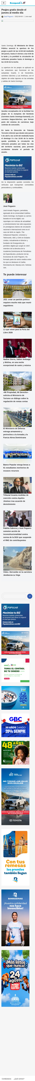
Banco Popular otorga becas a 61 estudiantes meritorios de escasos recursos (16, 468)
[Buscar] (29, 596)
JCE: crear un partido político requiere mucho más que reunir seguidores (17, 302)
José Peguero (8, 16)
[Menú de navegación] (3, 2)
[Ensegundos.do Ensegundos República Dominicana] (17, 3)
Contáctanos (6, 1079)
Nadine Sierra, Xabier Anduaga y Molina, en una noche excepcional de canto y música (17, 362)
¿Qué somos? (19, 1079)
